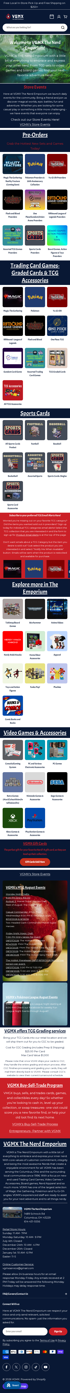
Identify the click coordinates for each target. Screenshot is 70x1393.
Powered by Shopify (33, 1379)
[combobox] (35, 27)
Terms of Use (47, 1340)
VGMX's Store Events (35, 124)
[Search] (63, 28)
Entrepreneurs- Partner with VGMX (35, 1131)
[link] (57, 433)
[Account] (59, 17)
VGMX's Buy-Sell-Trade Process (35, 1124)
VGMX (16, 1379)
